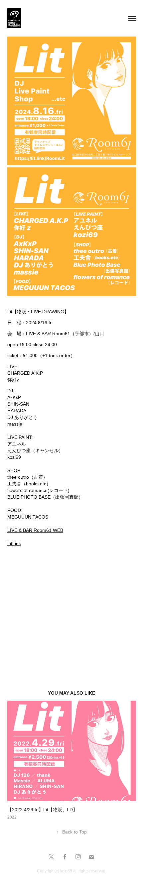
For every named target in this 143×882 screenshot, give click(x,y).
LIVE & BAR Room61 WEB (35, 530)
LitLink (14, 543)
